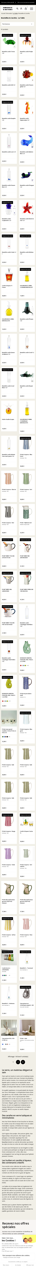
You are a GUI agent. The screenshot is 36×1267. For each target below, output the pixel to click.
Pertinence (17, 24)
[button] (17, 9)
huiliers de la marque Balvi (12, 1186)
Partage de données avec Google (11, 1257)
